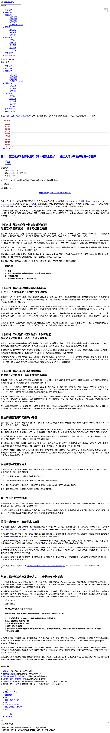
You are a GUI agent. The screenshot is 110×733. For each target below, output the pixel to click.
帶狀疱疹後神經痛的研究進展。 (21, 681)
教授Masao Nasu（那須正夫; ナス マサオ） (21, 530)
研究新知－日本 (11, 692)
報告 (34, 204)
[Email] (8, 164)
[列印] (7, 162)
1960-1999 (27, 116)
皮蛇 (7, 697)
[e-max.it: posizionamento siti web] (108, 722)
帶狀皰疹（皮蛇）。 (10, 674)
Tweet (3, 720)
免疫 (7, 710)
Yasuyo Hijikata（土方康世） (75, 201)
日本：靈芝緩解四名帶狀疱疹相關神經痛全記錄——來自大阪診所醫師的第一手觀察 (48, 156)
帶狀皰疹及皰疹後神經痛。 (13, 679)
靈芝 (7, 702)
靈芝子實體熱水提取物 (13, 707)
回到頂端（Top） (7, 724)
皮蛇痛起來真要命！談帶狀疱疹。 (15, 676)
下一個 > (8, 716)
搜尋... (3, 62)
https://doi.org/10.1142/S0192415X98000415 (55, 193)
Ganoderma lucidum (12, 704)
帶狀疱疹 (6, 671)
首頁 (13, 116)
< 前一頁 (8, 714)
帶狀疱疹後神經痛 (12, 700)
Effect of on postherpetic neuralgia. (46, 566)
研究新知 (18, 116)
